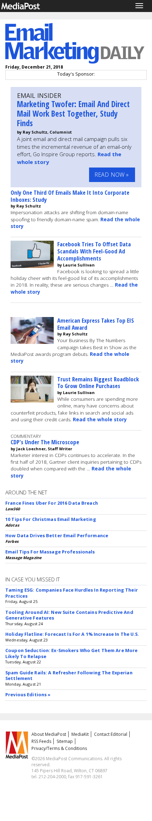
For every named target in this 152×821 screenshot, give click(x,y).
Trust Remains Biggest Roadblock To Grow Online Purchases (98, 382)
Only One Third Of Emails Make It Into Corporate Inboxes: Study (70, 196)
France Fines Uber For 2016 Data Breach (51, 503)
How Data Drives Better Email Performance (56, 535)
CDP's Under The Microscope (45, 442)
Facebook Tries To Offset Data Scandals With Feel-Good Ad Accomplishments (94, 251)
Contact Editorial (110, 734)
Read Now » (111, 174)
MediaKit (80, 734)
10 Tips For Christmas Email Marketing (50, 519)
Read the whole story (100, 419)
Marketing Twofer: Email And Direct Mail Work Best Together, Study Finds (73, 114)
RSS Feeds (41, 741)
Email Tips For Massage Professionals (50, 552)
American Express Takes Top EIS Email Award (95, 324)
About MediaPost (48, 734)
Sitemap (65, 741)
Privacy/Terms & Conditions (59, 748)
